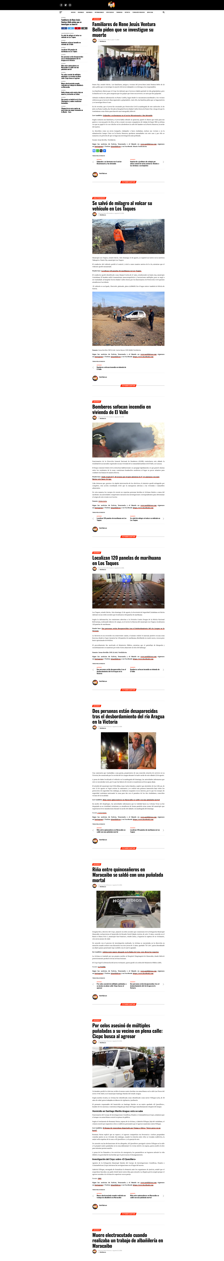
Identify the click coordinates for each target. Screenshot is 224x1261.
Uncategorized (65, 33)
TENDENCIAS (119, 12)
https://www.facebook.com (143, 357)
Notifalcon (103, 41)
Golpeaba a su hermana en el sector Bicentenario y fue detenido (127, 115)
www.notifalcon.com (149, 144)
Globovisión (102, 501)
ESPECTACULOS (110, 12)
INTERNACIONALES (99, 12)
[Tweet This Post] (71, 28)
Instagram (99, 146)
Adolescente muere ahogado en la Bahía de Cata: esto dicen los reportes (130, 952)
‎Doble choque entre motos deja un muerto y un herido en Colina (72, 93)
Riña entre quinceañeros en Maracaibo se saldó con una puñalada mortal (70, 67)
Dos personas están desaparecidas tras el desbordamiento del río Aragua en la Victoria (72, 58)
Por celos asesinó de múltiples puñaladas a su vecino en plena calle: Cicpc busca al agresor (71, 76)
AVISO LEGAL (150, 12)
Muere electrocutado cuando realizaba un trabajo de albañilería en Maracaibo (72, 85)
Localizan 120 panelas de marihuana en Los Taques (121, 271)
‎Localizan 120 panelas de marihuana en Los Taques (69, 50)
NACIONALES (89, 12)
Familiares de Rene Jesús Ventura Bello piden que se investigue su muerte (71, 22)
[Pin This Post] (78, 28)
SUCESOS (73, 12)
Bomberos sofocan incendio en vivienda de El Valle (71, 43)
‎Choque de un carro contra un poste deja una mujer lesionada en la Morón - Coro (72, 110)
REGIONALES (81, 12)
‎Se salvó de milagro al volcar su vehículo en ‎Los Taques (71, 36)
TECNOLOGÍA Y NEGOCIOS (138, 12)
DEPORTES (127, 12)
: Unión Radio (102, 813)
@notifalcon (116, 146)
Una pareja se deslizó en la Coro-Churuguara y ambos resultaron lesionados (71, 101)
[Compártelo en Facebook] (64, 28)
